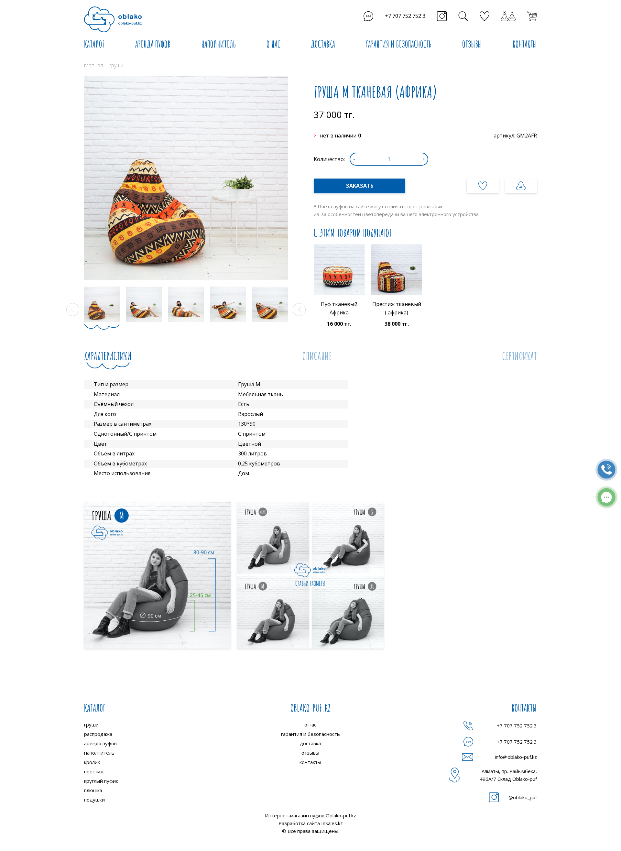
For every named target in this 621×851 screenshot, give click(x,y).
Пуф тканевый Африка (339, 308)
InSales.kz (332, 823)
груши (91, 724)
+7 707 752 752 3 (405, 15)
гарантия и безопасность (310, 734)
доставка (310, 743)
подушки (94, 799)
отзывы (310, 752)
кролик (92, 762)
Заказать (360, 185)
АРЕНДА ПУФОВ (152, 44)
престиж (94, 771)
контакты (310, 762)
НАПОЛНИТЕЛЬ (218, 44)
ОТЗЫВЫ (472, 44)
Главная (93, 65)
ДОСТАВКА (323, 44)
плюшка (93, 790)
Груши (116, 65)
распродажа (98, 734)
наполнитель (99, 752)
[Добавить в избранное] (482, 186)
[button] (72, 309)
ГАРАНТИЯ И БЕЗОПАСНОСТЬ (398, 44)
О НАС (273, 44)
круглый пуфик (101, 781)
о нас (310, 724)
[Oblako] (113, 19)
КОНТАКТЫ (525, 44)
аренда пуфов (100, 743)
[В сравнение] (521, 186)
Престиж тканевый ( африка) (396, 308)
